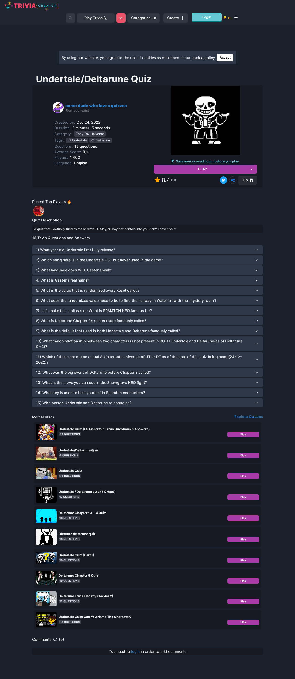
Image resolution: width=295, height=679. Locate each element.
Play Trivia (93, 17)
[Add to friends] (70, 18)
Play (243, 434)
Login (206, 17)
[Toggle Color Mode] (236, 17)
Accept (225, 57)
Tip (245, 180)
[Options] (232, 180)
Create (173, 17)
